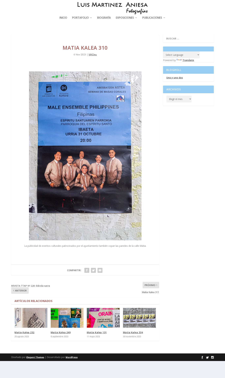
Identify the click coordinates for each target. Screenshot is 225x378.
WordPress (72, 357)
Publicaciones (152, 17)
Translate (188, 60)
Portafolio (80, 17)
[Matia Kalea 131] (103, 318)
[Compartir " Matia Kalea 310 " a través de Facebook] (87, 270)
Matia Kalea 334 (133, 332)
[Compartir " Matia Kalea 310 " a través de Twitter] (93, 270)
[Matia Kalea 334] (139, 318)
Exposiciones (125, 17)
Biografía (104, 17)
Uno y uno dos (174, 77)
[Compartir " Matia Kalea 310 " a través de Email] (100, 270)
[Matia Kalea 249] (67, 318)
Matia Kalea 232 (24, 332)
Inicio (63, 17)
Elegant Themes (35, 357)
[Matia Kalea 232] (30, 318)
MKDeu (93, 54)
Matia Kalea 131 (97, 332)
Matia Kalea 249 (61, 332)
